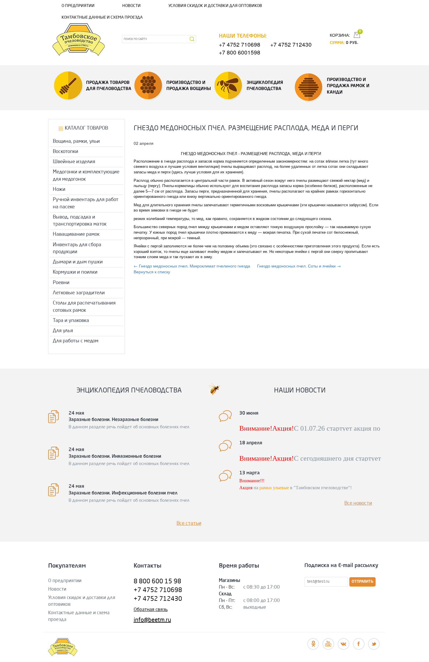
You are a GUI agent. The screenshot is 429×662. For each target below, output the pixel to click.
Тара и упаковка (71, 320)
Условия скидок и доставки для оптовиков (215, 6)
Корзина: (340, 35)
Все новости (358, 503)
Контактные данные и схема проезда (102, 17)
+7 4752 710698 (239, 44)
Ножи (59, 189)
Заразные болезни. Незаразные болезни (113, 420)
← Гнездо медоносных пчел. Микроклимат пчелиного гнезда (192, 266)
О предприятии (78, 6)
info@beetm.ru (152, 620)
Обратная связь (151, 610)
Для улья (63, 330)
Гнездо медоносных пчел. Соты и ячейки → (299, 266)
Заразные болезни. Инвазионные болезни (115, 456)
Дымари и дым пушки (78, 262)
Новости (131, 6)
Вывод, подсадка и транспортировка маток (80, 221)
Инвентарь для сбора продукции (77, 248)
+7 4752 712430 (291, 44)
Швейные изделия (74, 161)
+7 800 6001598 (239, 52)
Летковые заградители (79, 292)
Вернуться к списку (152, 271)
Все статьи (189, 523)
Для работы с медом (75, 341)
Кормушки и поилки (75, 272)
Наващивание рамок (76, 234)
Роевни (61, 282)
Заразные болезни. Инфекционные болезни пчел (123, 493)
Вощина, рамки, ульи (76, 141)
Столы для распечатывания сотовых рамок (84, 307)
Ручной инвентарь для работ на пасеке (85, 203)
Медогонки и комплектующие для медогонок (86, 176)
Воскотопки (65, 151)
